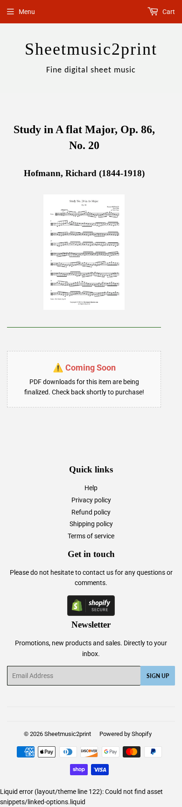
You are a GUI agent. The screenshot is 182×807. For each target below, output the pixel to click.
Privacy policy (91, 500)
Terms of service (91, 536)
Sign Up (158, 675)
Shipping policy (91, 524)
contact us (98, 572)
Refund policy (91, 512)
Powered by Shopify (125, 733)
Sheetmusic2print (67, 733)
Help (91, 488)
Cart (168, 11)
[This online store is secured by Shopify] (91, 613)
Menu (27, 11)
